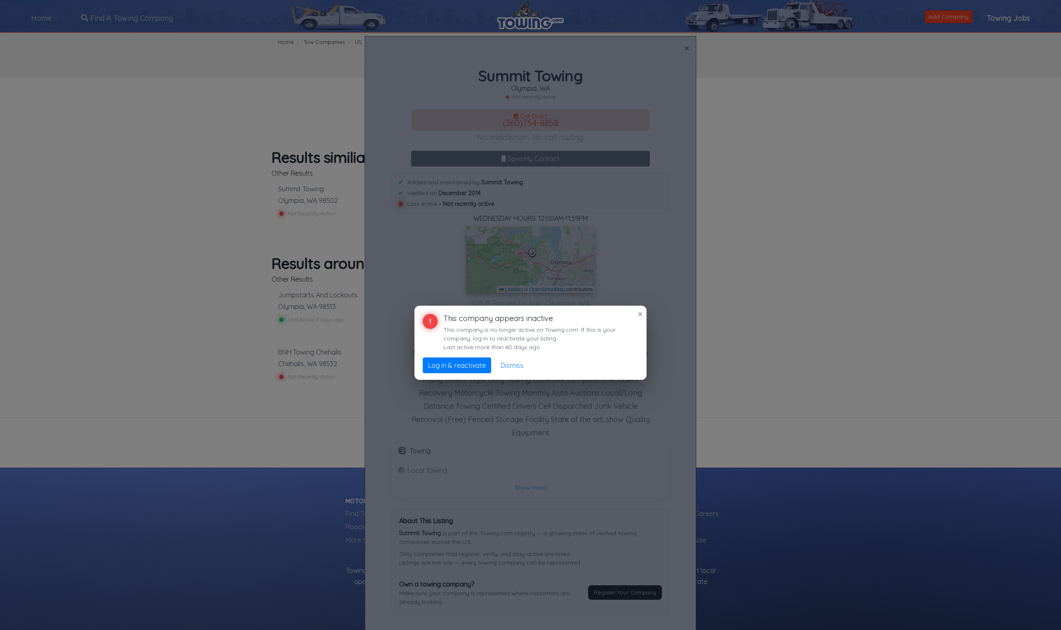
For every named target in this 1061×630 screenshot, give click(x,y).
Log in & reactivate (457, 365)
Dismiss (512, 365)
